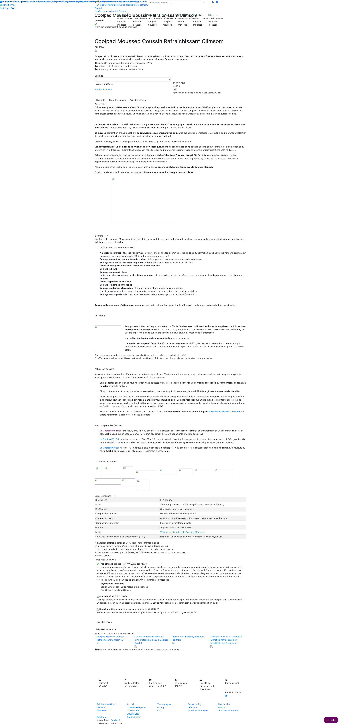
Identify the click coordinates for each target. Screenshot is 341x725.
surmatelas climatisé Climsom (224, 411)
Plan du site (224, 704)
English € (115, 720)
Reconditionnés (7, 4)
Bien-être (26, 1)
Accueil (130, 704)
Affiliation (192, 707)
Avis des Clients (138, 100)
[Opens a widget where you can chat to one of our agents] (331, 720)
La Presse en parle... (137, 707)
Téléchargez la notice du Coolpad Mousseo (182, 532)
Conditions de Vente (198, 710)
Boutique (6, 1)
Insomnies (78, 1)
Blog (7, 8)
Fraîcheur (16, 1)
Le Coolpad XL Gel (109, 439)
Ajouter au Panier (105, 84)
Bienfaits (100, 100)
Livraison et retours (228, 710)
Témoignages (164, 704)
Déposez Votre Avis (106, 559)
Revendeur (102, 710)
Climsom (101, 707)
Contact (131, 717)
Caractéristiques (117, 100)
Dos (54, 1)
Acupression (45, 1)
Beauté (34, 1)
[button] (106, 26)
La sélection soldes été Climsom (111, 11)
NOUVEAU (89, 1)
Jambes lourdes (64, 1)
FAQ (2, 8)
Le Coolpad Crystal (109, 447)
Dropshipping (194, 704)
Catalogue (102, 717)
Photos (221, 707)
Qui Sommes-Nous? (106, 704)
